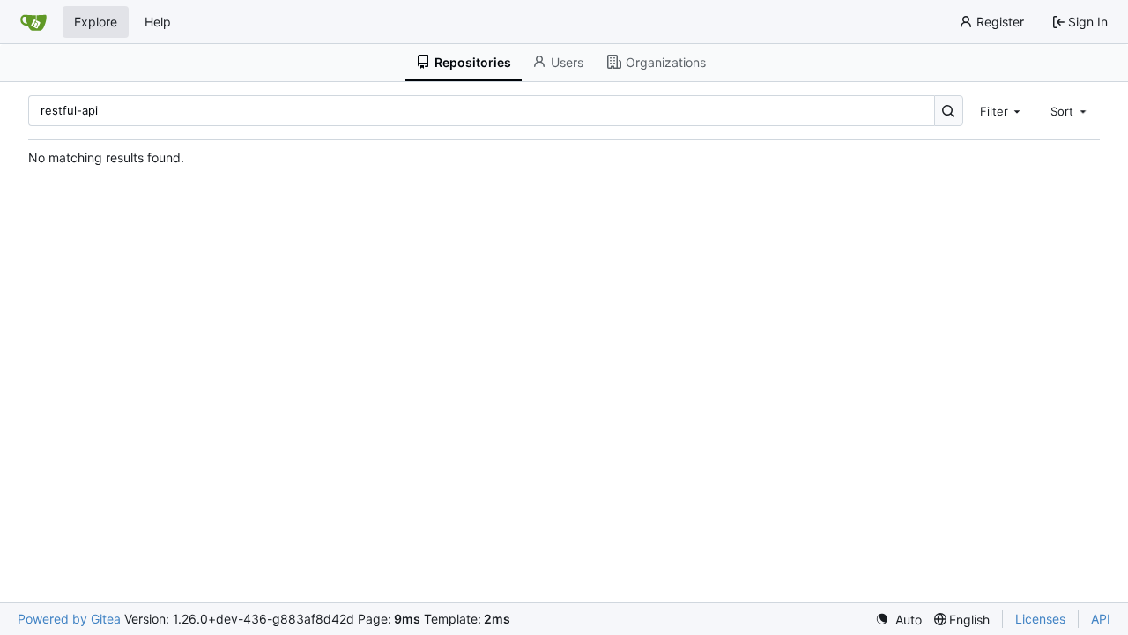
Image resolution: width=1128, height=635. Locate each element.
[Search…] (948, 110)
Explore (95, 21)
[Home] (33, 22)
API (1100, 618)
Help (158, 21)
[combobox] (1002, 110)
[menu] (898, 619)
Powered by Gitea (69, 618)
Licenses (1040, 618)
